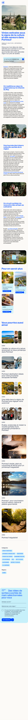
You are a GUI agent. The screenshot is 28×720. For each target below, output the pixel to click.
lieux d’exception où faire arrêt (13, 102)
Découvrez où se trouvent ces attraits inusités (13, 173)
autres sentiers (19, 217)
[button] (14, 257)
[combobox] (14, 606)
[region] (14, 257)
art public (12, 156)
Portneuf (5, 67)
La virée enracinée (13, 229)
